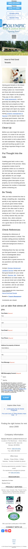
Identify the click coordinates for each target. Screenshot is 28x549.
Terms (14, 543)
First (2, 316)
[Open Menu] (14, 36)
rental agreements (11, 99)
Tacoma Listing (14, 17)
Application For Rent (7, 480)
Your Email (6, 330)
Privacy (14, 541)
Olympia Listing (14, 13)
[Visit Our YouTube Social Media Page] (9, 530)
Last (2, 322)
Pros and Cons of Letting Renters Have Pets (14, 414)
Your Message (7, 362)
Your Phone (7, 338)
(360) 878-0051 (14, 3)
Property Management (14, 296)
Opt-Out (5, 380)
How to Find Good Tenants (9, 293)
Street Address (5, 348)
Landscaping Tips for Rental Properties (15, 409)
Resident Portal (6, 483)
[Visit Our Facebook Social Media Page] (2, 530)
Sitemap (14, 539)
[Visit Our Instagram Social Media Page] (6, 530)
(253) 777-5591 (14, 8)
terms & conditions (8, 390)
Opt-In (4, 377)
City (2, 354)
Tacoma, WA (12, 275)
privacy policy (22, 388)
